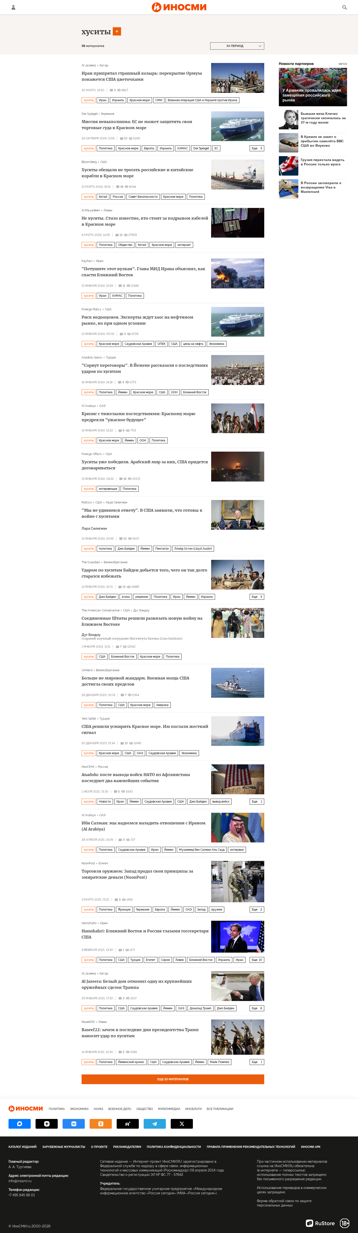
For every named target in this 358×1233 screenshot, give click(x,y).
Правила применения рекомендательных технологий (251, 1147)
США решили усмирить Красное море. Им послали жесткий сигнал (145, 729)
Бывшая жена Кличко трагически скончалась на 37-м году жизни (323, 118)
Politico (87, 502)
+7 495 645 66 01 (22, 1195)
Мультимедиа (169, 1109)
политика (105, 548)
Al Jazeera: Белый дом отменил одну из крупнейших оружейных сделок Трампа (137, 984)
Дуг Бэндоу (141, 610)
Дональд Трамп (200, 1008)
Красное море (140, 100)
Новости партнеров (313, 63)
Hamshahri (89, 923)
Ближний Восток (195, 392)
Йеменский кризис (131, 1062)
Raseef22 (88, 1022)
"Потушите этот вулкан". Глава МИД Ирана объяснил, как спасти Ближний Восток (143, 271)
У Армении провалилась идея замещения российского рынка (312, 95)
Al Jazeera (89, 65)
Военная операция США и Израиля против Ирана (202, 100)
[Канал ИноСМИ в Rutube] (128, 1124)
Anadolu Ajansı (92, 357)
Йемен (122, 392)
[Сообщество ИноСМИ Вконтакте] (74, 1124)
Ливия (179, 960)
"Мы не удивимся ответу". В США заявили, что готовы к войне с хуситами (142, 513)
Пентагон (162, 548)
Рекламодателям (127, 1147)
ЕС (216, 148)
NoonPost (88, 863)
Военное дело (119, 1109)
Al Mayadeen (91, 210)
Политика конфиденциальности (174, 1147)
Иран (102, 100)
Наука (98, 1109)
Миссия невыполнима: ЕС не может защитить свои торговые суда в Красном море (137, 124)
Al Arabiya (89, 406)
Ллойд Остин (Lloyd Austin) (193, 548)
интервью (237, 849)
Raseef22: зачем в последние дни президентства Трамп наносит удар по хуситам (140, 1032)
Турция (111, 357)
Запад (201, 909)
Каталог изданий (23, 1147)
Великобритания (115, 562)
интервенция (108, 489)
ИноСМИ (88, 766)
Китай (103, 196)
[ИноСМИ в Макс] (20, 1124)
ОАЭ (102, 406)
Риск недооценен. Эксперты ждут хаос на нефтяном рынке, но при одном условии (137, 320)
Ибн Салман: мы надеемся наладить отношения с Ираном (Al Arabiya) (144, 826)
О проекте (99, 1147)
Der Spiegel (89, 114)
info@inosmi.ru (20, 1181)
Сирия (165, 960)
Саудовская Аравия (138, 344)
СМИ (158, 100)
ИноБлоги (193, 1109)
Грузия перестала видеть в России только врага (323, 162)
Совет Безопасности (143, 196)
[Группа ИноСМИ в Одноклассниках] (101, 1124)
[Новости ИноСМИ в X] (182, 1124)
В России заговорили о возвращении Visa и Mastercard (321, 187)
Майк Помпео (219, 1062)
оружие (216, 909)
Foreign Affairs (92, 454)
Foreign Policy (91, 309)
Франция (124, 909)
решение (141, 597)
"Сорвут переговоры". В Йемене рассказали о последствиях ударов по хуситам (145, 368)
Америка (162, 705)
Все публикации (220, 1109)
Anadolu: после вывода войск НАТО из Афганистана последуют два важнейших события (136, 777)
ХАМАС (182, 148)
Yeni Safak (89, 718)
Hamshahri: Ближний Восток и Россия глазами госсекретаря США (145, 934)
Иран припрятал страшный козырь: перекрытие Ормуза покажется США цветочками (142, 76)
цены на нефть (193, 344)
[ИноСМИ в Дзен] (47, 1124)
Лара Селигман (116, 502)
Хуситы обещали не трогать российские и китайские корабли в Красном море (137, 172)
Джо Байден (126, 548)
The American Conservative (101, 610)
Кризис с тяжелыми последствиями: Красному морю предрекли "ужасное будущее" (138, 416)
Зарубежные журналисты (63, 1147)
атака (126, 597)
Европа (149, 148)
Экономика (216, 344)
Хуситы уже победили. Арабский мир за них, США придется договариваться (145, 464)
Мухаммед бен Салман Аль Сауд (202, 849)
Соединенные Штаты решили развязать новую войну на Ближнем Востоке (142, 621)
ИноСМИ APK (310, 1147)
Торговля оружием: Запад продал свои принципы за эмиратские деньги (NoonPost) (137, 874)
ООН (174, 392)
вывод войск (220, 801)
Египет (103, 863)
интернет (184, 245)
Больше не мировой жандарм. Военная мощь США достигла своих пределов (135, 681)
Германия (107, 114)
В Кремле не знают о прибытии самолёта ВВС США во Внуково (322, 141)
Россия (118, 196)
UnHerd (87, 670)
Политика (106, 148)
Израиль (118, 100)
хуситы (96, 31)
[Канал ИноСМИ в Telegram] (155, 1124)
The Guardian (91, 562)
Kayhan (87, 261)
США (103, 162)
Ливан (108, 210)
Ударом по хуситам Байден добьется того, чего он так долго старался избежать (144, 573)
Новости (105, 801)
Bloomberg (89, 162)
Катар (104, 65)
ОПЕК (161, 344)
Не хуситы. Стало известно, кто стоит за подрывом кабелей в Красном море (145, 221)
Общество (125, 245)
